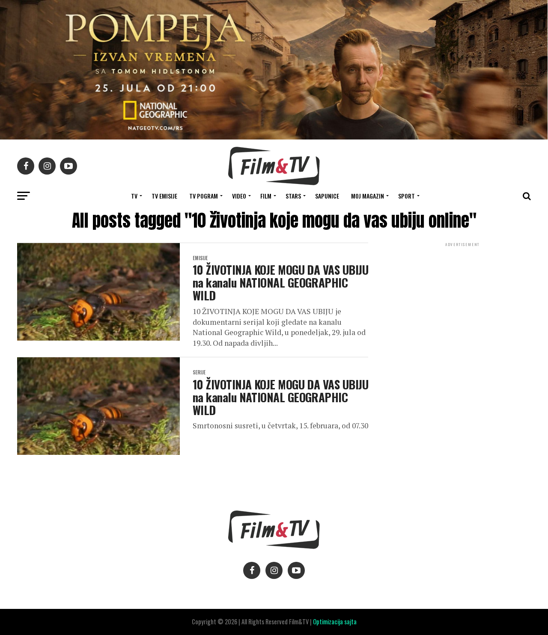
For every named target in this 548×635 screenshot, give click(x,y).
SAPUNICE (327, 195)
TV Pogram (203, 195)
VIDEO (239, 195)
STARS (293, 195)
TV (134, 195)
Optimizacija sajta (335, 621)
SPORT (406, 195)
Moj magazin (367, 195)
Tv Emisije (164, 195)
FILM (265, 195)
